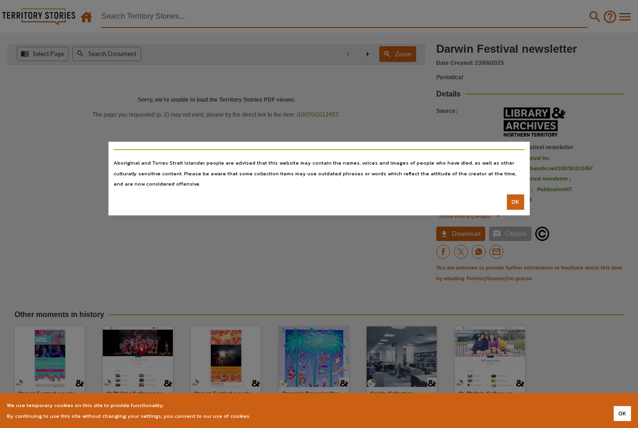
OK (515, 202)
